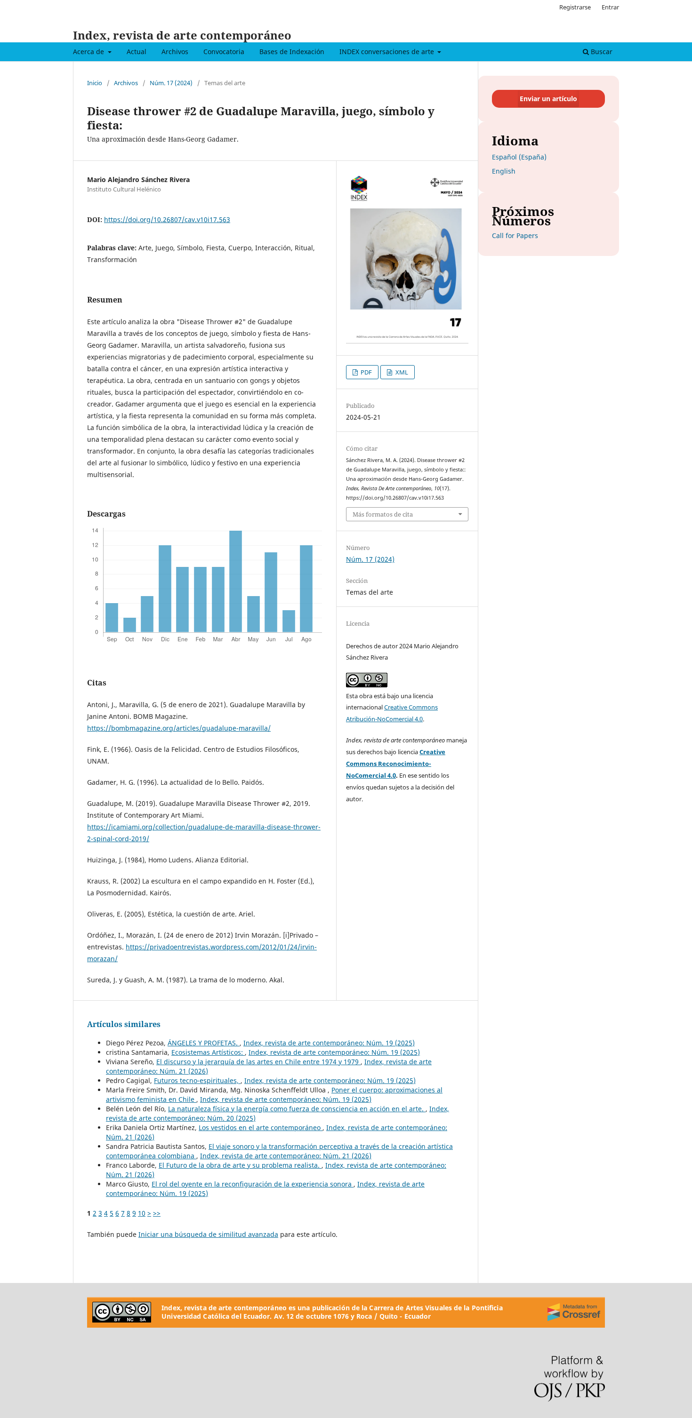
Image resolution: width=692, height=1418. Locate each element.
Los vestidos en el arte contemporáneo (260, 1127)
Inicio (94, 83)
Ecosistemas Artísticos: (208, 1052)
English (503, 171)
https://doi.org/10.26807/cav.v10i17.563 (167, 219)
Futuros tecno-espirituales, (197, 1080)
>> (157, 1213)
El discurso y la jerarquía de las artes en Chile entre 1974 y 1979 (258, 1061)
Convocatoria (223, 51)
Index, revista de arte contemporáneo (182, 35)
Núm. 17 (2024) (171, 83)
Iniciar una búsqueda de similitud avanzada (208, 1234)
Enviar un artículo (548, 98)
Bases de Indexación (291, 51)
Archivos (174, 51)
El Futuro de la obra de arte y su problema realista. (240, 1165)
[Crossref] (573, 1312)
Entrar (610, 7)
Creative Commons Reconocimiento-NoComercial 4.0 (395, 764)
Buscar (600, 51)
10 (141, 1213)
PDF (365, 372)
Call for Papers (515, 235)
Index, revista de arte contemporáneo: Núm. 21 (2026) (285, 1155)
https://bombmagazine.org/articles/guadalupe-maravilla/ (179, 728)
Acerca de (89, 51)
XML (401, 372)
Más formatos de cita (383, 514)
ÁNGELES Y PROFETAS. (204, 1042)
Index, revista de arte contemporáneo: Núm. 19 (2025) (329, 1042)
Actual (136, 51)
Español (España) (519, 156)
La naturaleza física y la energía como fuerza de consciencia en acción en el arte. (297, 1108)
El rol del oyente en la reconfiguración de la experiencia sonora (253, 1183)
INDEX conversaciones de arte (387, 51)
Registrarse (575, 7)
